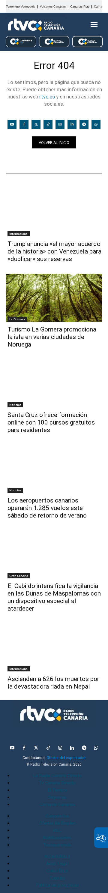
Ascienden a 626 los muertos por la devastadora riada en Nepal (53, 682)
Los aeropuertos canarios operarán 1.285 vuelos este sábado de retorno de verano (47, 508)
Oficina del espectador (66, 757)
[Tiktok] (48, 124)
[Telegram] (84, 124)
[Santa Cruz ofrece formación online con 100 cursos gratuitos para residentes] (54, 383)
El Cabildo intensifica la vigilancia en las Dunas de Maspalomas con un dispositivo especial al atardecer (54, 597)
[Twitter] (36, 124)
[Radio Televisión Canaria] (36, 25)
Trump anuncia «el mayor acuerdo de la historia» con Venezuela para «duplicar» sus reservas (54, 251)
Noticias (18, 159)
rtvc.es (47, 97)
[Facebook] (24, 124)
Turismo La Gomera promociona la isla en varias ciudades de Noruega (52, 337)
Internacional (18, 234)
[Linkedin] (72, 124)
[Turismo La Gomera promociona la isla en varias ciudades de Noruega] (54, 298)
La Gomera (17, 319)
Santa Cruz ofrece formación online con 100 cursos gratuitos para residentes (51, 422)
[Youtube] (12, 124)
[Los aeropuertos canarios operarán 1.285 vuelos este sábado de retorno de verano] (54, 469)
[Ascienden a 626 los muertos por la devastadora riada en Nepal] (54, 647)
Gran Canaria (18, 576)
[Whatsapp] (96, 124)
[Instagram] (60, 124)
